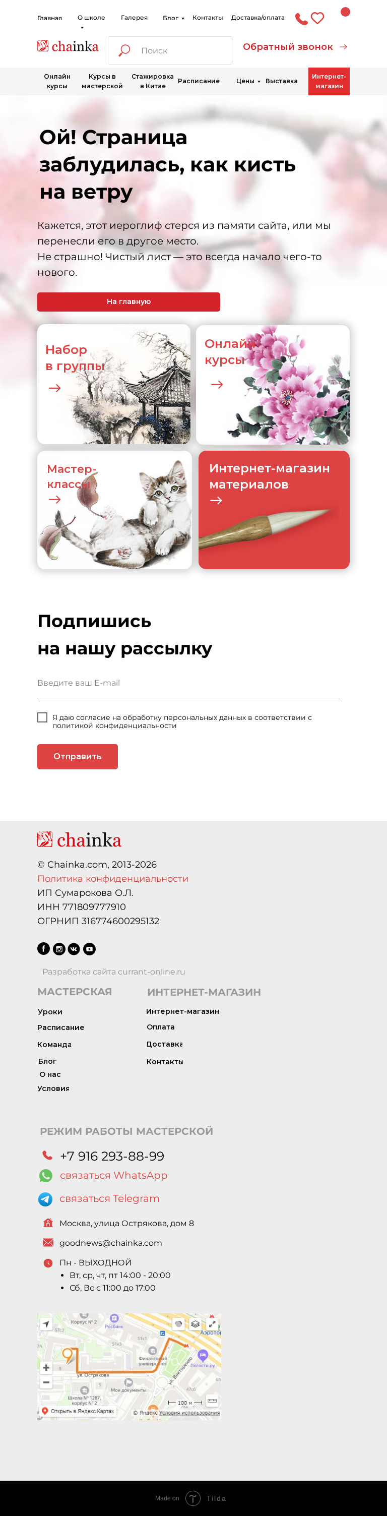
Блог (170, 18)
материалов (249, 484)
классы (69, 484)
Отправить (77, 756)
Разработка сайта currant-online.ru (113, 972)
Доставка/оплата (258, 17)
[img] (68, 45)
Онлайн (230, 343)
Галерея (134, 17)
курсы (225, 359)
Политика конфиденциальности (112, 878)
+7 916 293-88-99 (112, 1156)
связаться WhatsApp (114, 1175)
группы (80, 365)
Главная (49, 18)
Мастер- (71, 469)
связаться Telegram (109, 1198)
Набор (66, 349)
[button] (295, 47)
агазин (307, 468)
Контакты (207, 17)
